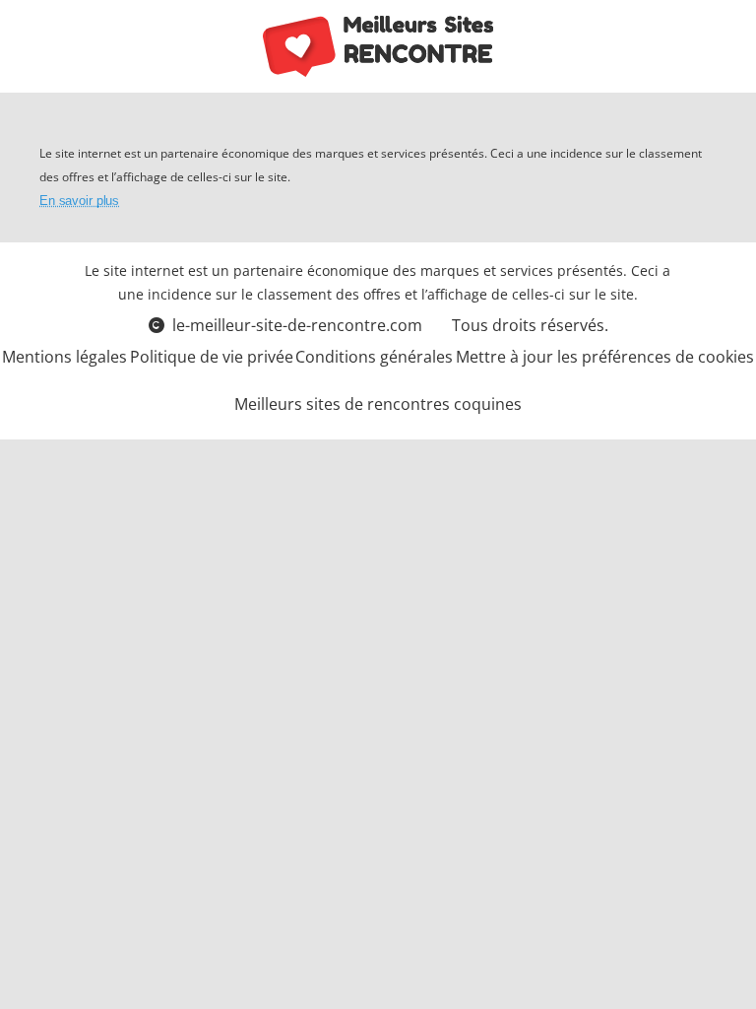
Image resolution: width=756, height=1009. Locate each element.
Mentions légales (64, 357)
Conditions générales (374, 357)
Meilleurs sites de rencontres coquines (378, 404)
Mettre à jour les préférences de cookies (605, 357)
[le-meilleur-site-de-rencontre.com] (378, 46)
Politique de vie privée (211, 357)
